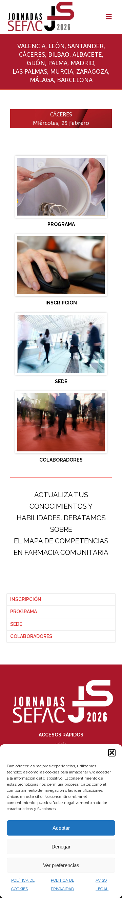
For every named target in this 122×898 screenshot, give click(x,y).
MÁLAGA (42, 80)
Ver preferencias (61, 865)
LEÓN (56, 46)
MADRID (82, 63)
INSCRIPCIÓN (25, 599)
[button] (111, 752)
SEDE (16, 624)
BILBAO (58, 54)
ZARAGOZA (92, 71)
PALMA (57, 63)
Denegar (61, 846)
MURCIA (61, 71)
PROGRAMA (23, 611)
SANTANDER (86, 46)
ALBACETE (87, 54)
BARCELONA (75, 80)
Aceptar (61, 828)
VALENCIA (31, 46)
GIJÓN (36, 63)
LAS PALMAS (30, 71)
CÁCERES (32, 54)
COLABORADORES (31, 636)
